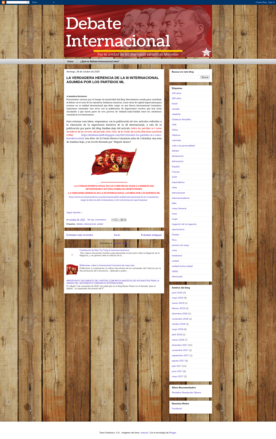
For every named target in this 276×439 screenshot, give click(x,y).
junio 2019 (177, 292)
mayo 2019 (177, 297)
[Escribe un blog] (116, 219)
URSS (175, 271)
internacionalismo (181, 198)
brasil (174, 103)
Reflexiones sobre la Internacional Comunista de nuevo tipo (107, 265)
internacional (90, 224)
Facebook (177, 408)
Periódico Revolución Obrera (186, 392)
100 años (176, 93)
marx (174, 213)
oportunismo (178, 229)
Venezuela (177, 276)
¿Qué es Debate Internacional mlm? (99, 61)
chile (174, 124)
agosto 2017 (178, 360)
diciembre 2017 (180, 345)
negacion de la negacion (184, 224)
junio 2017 (177, 371)
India (174, 187)
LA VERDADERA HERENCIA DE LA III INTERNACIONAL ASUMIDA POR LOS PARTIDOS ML (112, 80)
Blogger (172, 432)
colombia (176, 140)
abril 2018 (177, 334)
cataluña (176, 114)
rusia (174, 250)
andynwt (144, 432)
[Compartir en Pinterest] (125, 219)
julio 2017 (177, 366)
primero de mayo (180, 245)
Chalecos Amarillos (181, 119)
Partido (175, 234)
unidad (100, 224)
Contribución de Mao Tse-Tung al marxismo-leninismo (104, 250)
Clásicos (176, 135)
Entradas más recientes (79, 235)
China (175, 129)
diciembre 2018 (180, 313)
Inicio (70, 61)
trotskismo (177, 255)
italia (174, 203)
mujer (175, 219)
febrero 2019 (178, 308)
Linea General (179, 208)
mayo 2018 (177, 329)
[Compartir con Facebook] (122, 219)
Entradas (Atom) (120, 243)
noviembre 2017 (180, 350)
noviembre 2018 (180, 319)
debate (80, 224)
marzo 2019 (178, 303)
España (176, 166)
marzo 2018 (178, 339)
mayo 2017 (177, 376)
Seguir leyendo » (74, 212)
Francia (176, 172)
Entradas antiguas (151, 235)
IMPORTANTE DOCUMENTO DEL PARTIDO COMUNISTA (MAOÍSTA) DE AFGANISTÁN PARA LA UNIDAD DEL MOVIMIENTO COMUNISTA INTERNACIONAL (112, 282)
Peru (174, 240)
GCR (174, 177)
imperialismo (178, 182)
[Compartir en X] (119, 219)
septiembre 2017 (180, 355)
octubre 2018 (178, 324)
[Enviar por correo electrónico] (113, 219)
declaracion (178, 156)
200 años (176, 98)
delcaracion (178, 161)
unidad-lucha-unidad (182, 266)
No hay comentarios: (97, 219)
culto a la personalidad (183, 145)
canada (175, 109)
